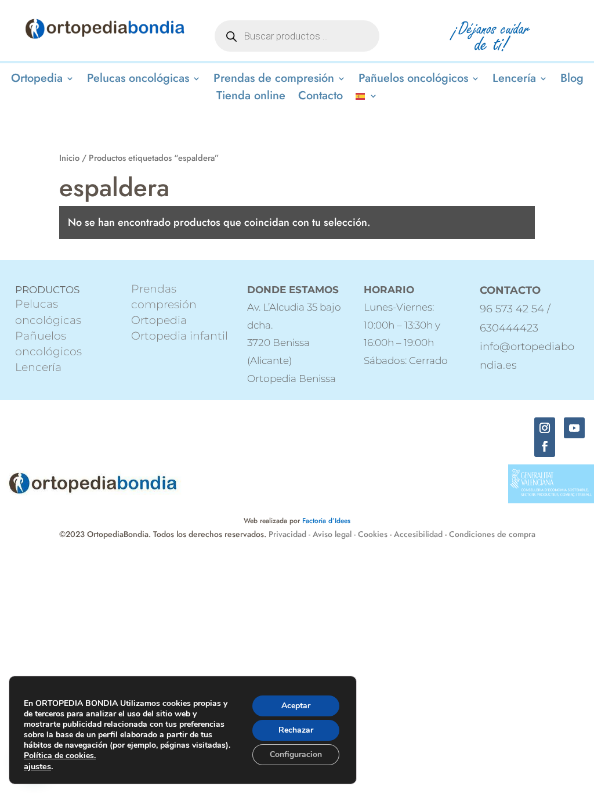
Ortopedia (37, 80)
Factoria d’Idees (326, 521)
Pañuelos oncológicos (413, 80)
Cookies (373, 534)
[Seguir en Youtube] (574, 427)
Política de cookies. (60, 755)
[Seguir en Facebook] (544, 446)
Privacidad (289, 534)
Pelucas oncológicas (138, 80)
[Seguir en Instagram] (544, 427)
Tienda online (250, 98)
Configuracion (296, 754)
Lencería (514, 80)
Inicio (69, 158)
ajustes (37, 766)
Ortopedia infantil (179, 336)
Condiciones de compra (492, 534)
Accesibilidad (418, 534)
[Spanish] (367, 98)
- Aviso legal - (332, 534)
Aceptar (295, 705)
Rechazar (295, 730)
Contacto (320, 98)
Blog (572, 80)
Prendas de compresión (273, 80)
